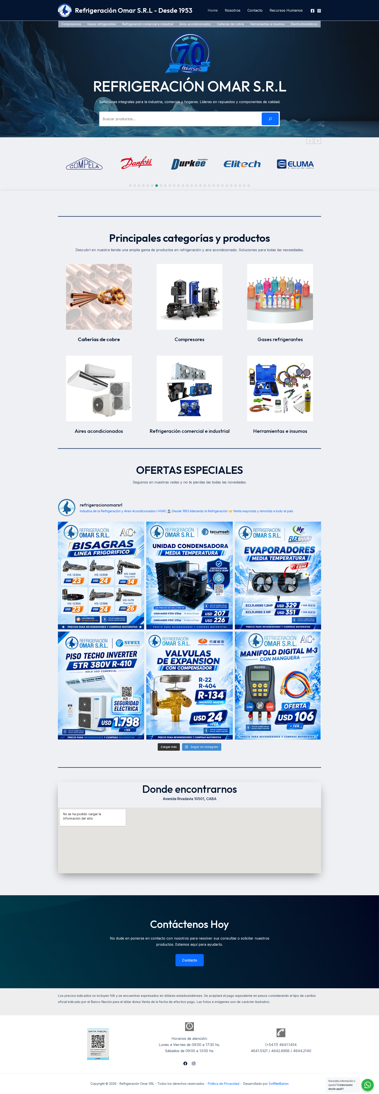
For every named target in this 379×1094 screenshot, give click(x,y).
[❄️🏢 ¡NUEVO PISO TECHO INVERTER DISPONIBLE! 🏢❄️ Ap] (101, 685)
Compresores (71, 24)
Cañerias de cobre (230, 24)
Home (213, 10)
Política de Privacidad (223, 1083)
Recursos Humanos (286, 10)
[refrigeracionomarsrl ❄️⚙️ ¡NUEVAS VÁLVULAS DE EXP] (189, 685)
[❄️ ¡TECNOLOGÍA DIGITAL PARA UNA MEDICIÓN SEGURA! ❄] (278, 685)
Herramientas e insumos (267, 24)
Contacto (255, 10)
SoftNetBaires (279, 1083)
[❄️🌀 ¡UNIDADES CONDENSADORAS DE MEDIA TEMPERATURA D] (189, 576)
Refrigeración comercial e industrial (147, 24)
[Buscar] (270, 119)
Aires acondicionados (195, 24)
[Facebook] (313, 11)
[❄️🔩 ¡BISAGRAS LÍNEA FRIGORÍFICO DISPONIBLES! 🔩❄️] (101, 576)
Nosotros (232, 10)
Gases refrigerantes (101, 24)
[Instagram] (319, 11)
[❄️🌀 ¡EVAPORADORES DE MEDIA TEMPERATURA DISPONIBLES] (278, 576)
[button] (318, 140)
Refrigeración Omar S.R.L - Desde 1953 (133, 10)
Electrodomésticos (304, 24)
